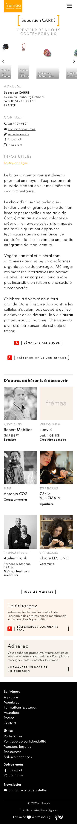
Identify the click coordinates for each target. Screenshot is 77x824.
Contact (10, 723)
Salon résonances (18, 757)
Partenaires (13, 736)
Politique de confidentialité (25, 741)
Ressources (12, 752)
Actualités (12, 712)
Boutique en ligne (16, 163)
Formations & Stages (20, 707)
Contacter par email (22, 129)
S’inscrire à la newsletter (28, 790)
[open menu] (69, 6)
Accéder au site (18, 134)
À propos (11, 697)
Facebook (15, 139)
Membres (11, 702)
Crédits (25, 810)
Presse (9, 718)
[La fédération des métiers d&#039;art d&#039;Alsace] (13, 6)
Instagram (15, 144)
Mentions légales (17, 746)
